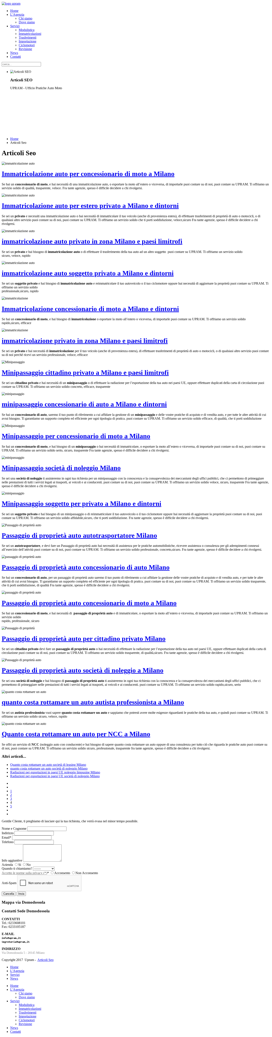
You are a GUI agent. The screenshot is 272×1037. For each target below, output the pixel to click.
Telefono (8, 842)
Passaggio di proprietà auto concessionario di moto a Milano (89, 603)
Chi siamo (25, 18)
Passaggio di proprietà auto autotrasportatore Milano (79, 535)
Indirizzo (8, 833)
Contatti (15, 56)
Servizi (15, 26)
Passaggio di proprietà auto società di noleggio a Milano (82, 670)
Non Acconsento (86, 873)
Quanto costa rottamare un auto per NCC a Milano (76, 734)
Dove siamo (27, 22)
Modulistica (26, 30)
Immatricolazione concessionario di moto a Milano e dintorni (90, 309)
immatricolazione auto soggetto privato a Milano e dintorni (88, 273)
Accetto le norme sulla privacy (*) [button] (24, 873)
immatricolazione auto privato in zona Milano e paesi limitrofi (92, 241)
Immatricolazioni (30, 33)
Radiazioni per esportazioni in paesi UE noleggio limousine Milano (55, 772)
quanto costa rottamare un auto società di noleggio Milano (49, 768)
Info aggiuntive (12, 860)
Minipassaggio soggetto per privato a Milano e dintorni (81, 503)
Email (6, 837)
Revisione (25, 49)
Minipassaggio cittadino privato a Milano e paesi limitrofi (85, 372)
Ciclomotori (27, 45)
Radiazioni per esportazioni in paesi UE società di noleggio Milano (55, 776)
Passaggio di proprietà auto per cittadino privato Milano (84, 638)
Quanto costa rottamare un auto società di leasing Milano (48, 764)
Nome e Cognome (14, 828)
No (28, 864)
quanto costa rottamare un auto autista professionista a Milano (93, 702)
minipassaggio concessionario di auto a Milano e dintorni (84, 404)
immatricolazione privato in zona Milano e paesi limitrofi (85, 340)
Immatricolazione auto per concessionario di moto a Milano (88, 174)
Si (19, 864)
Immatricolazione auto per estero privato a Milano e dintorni (90, 205)
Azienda (7, 864)
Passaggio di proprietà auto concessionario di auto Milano (86, 567)
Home (14, 11)
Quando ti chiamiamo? (17, 868)
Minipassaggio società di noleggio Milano (61, 468)
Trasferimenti (27, 37)
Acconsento (62, 873)
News (14, 53)
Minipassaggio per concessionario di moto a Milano (76, 436)
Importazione (27, 41)
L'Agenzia (17, 14)
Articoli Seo (45, 960)
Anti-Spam (9, 883)
